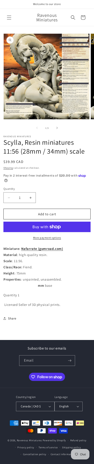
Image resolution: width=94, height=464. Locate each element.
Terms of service (48, 447)
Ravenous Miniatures (29, 440)
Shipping (8, 167)
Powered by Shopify (54, 440)
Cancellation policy (34, 454)
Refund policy (78, 440)
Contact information (63, 454)
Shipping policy (71, 447)
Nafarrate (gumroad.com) (42, 248)
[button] (9, 18)
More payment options (47, 237)
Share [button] (12, 318)
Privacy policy (25, 447)
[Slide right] (57, 128)
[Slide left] (37, 128)
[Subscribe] (70, 360)
